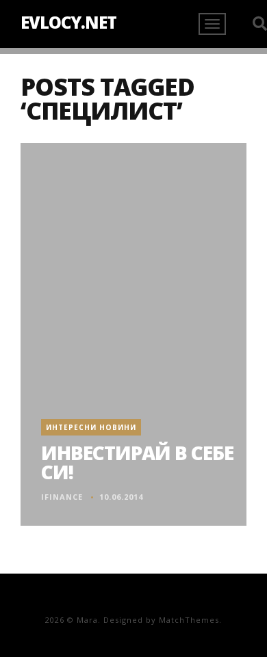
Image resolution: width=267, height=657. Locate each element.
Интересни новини (91, 427)
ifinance (62, 497)
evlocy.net (68, 22)
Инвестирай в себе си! (137, 462)
